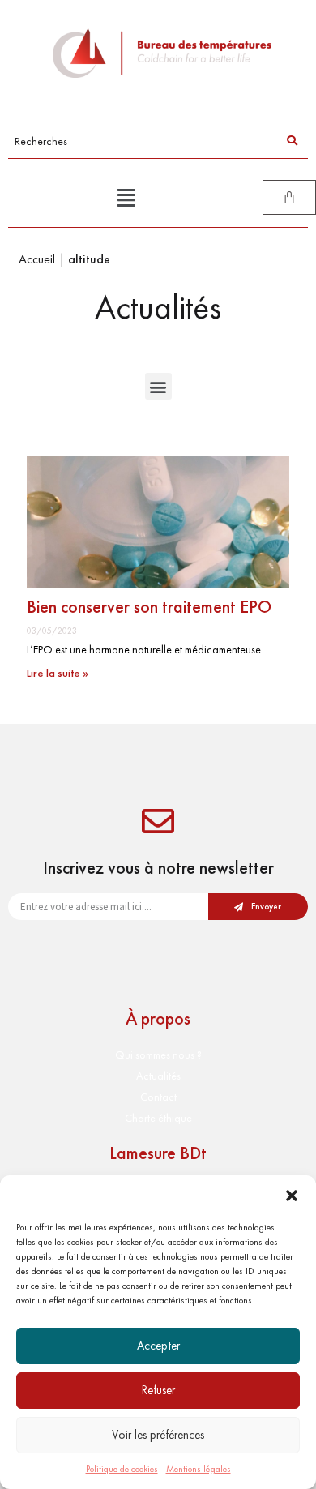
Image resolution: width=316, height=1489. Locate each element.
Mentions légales (198, 1468)
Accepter (158, 1345)
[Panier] (289, 197)
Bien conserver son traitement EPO (149, 606)
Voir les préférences (158, 1435)
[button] (292, 1195)
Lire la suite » (57, 672)
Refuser (158, 1390)
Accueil (37, 258)
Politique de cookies (122, 1468)
